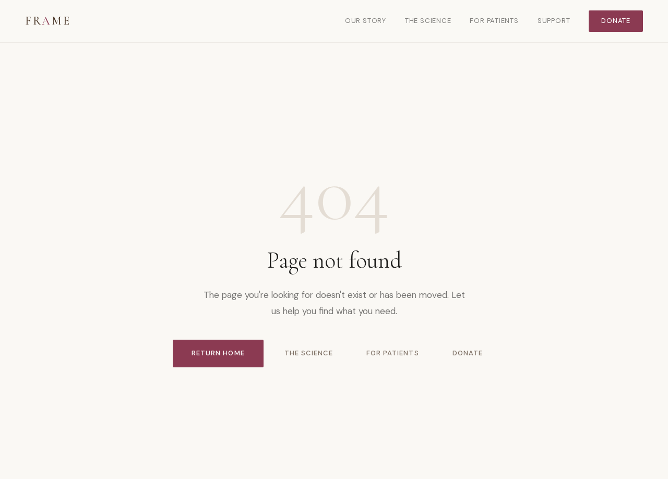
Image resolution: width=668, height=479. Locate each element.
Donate (615, 20)
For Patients (494, 20)
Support (554, 20)
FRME (47, 21)
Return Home (218, 353)
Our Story (365, 20)
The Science (428, 20)
